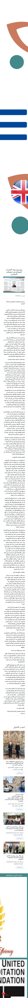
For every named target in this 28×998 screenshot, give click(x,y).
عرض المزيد (19, 773)
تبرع (6, 995)
